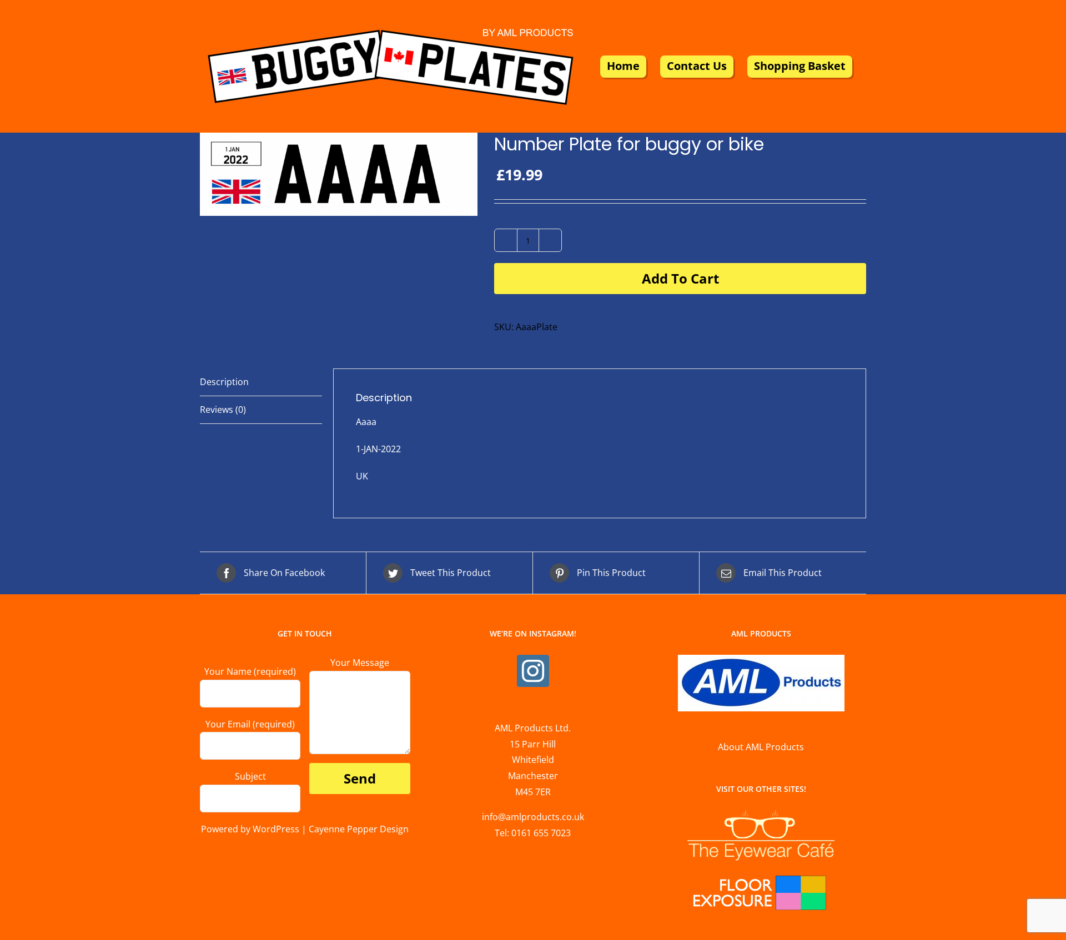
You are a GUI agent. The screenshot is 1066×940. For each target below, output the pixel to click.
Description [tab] (224, 382)
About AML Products (761, 747)
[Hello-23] (338, 174)
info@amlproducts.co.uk (533, 817)
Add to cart (680, 278)
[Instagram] (533, 671)
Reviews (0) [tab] (223, 409)
